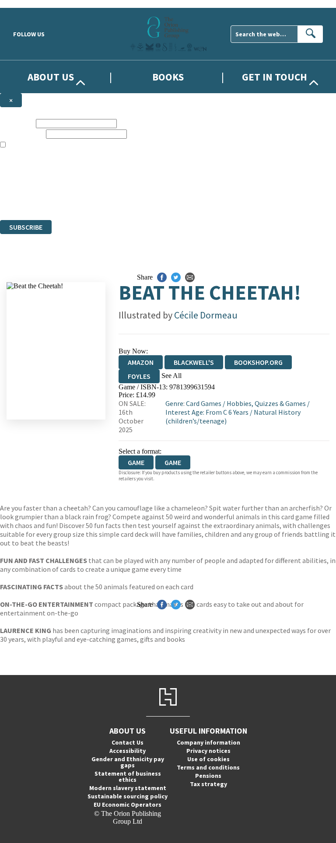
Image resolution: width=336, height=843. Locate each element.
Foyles (139, 376)
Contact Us (128, 742)
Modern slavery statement (127, 788)
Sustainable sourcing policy (128, 796)
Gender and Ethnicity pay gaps (127, 762)
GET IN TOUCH (274, 76)
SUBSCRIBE (25, 227)
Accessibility (127, 751)
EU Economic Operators (127, 804)
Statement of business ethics (127, 777)
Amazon (141, 362)
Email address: (22, 133)
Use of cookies (208, 759)
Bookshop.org (258, 362)
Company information (208, 742)
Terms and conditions (208, 767)
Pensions (208, 776)
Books (168, 76)
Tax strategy (208, 784)
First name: (17, 123)
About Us (51, 76)
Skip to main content (28, 3)
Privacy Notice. (173, 200)
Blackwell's (194, 362)
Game (172, 462)
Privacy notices (208, 751)
